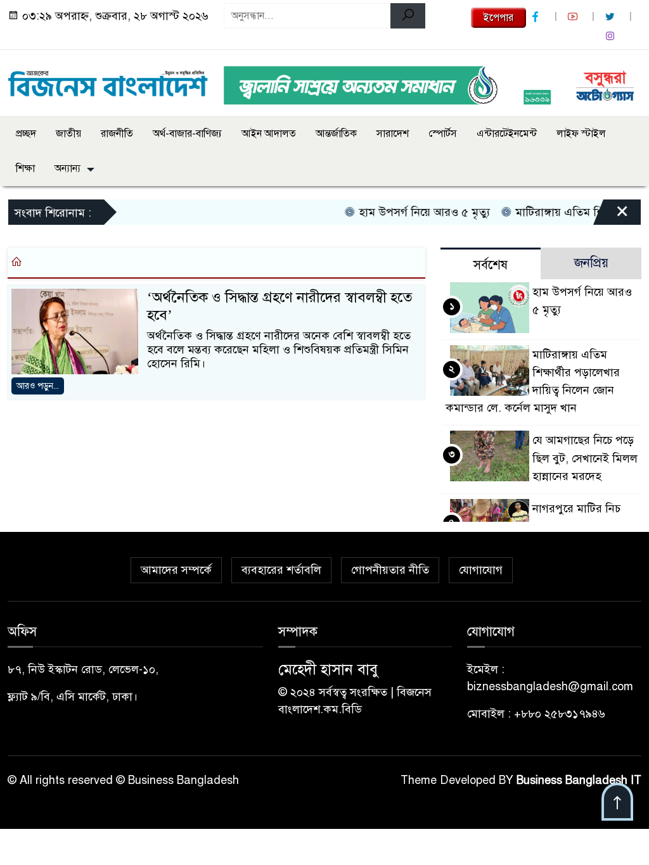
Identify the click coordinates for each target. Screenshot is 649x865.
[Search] (407, 15)
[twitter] (611, 16)
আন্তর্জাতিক (336, 133)
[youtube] (574, 16)
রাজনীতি (117, 133)
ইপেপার (498, 17)
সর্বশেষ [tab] (490, 265)
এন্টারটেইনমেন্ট (507, 133)
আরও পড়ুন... (37, 386)
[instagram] (611, 36)
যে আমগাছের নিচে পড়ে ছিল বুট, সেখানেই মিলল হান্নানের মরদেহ (585, 458)
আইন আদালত (268, 133)
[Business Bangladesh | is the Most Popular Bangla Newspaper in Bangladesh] (108, 80)
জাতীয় (68, 133)
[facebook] (536, 16)
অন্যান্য (67, 168)
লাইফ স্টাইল (581, 133)
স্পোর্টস (442, 133)
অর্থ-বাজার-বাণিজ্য (187, 133)
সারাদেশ (392, 133)
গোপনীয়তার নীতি (390, 570)
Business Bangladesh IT (579, 780)
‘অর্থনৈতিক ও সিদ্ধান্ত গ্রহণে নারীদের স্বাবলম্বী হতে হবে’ (279, 306)
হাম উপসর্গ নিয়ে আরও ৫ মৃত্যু (412, 212)
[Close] (611, 215)
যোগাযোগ (481, 570)
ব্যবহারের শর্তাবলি (281, 570)
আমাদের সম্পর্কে (176, 570)
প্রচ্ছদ (26, 133)
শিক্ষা (25, 168)
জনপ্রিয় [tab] (591, 263)
